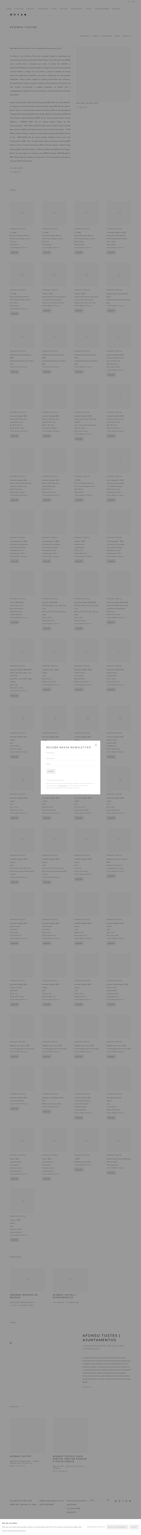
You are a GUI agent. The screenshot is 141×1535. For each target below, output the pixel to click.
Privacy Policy (63, 785)
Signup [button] (51, 771)
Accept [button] (134, 1527)
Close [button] (95, 746)
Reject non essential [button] (117, 1527)
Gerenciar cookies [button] (96, 1527)
